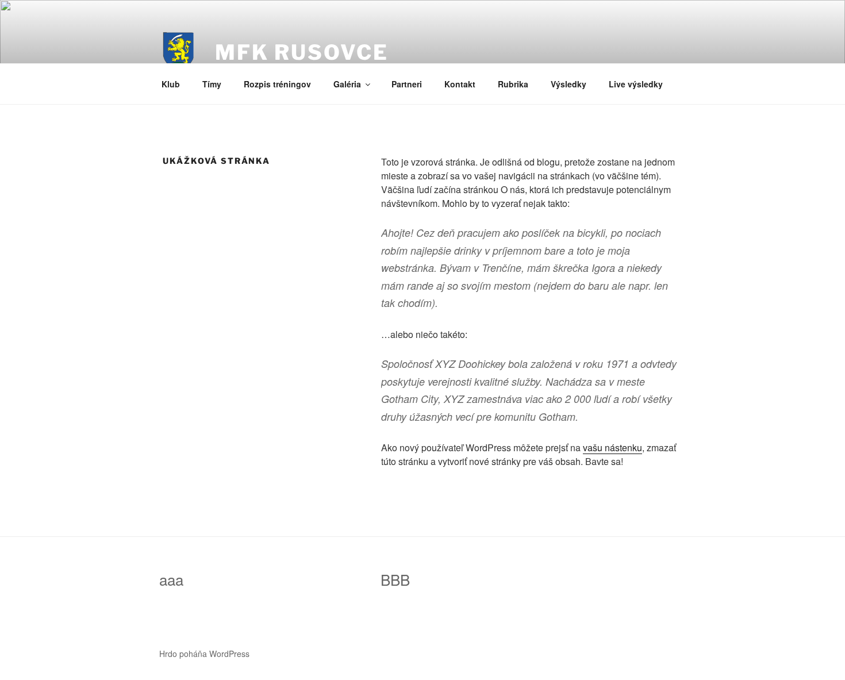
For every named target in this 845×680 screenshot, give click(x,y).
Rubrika (513, 84)
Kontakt (459, 84)
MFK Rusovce (302, 52)
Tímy (211, 84)
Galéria (347, 84)
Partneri (406, 84)
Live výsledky (636, 84)
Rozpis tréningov (277, 84)
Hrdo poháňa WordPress (204, 653)
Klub (171, 84)
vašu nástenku (612, 447)
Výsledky (568, 84)
